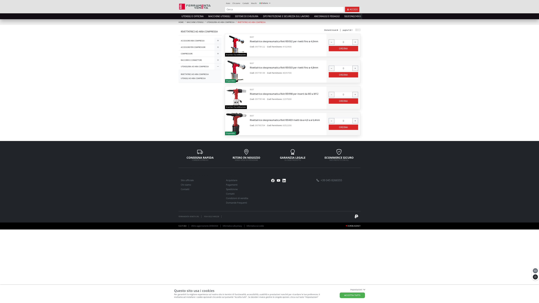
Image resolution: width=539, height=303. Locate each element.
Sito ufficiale (187, 180)
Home (181, 22)
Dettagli (236, 44)
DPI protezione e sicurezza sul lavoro (286, 16)
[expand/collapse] (217, 41)
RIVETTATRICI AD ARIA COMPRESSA (252, 22)
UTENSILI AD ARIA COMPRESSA (193, 78)
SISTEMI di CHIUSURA (246, 16)
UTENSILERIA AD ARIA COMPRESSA (221, 22)
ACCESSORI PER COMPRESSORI (193, 47)
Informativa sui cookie (255, 226)
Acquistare (231, 180)
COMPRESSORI (186, 53)
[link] (195, 6)
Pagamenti (231, 184)
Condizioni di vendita (237, 198)
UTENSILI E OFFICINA (192, 16)
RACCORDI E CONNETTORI (191, 60)
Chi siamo (236, 3)
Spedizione (232, 189)
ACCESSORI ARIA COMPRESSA (193, 41)
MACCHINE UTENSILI (219, 16)
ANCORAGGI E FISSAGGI (327, 16)
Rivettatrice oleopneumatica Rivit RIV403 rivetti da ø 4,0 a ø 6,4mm (285, 120)
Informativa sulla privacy (232, 226)
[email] (535, 270)
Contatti (246, 3)
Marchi (254, 3)
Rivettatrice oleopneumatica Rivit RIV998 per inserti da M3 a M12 (284, 94)
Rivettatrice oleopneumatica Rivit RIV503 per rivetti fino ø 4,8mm (284, 67)
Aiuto (228, 3)
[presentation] (179, 16)
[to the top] (535, 276)
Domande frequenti (236, 202)
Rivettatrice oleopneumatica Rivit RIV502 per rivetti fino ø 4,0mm (284, 41)
